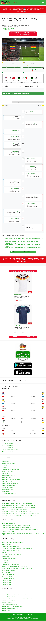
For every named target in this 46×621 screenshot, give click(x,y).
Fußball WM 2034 (7, 582)
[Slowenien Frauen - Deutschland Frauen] (23, 421)
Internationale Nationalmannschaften (11, 479)
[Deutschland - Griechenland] (23, 396)
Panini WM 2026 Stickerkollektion (10, 604)
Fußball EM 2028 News (8, 574)
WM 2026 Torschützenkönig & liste (10, 608)
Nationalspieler (5, 491)
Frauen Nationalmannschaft (8, 475)
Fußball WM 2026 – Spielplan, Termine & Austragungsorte (16, 592)
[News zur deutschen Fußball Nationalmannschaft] (9, 2)
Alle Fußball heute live (7, 29)
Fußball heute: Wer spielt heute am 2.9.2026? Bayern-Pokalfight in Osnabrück (20, 513)
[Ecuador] (13, 48)
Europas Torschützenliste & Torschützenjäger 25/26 (14, 566)
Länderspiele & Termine (7, 489)
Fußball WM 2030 (7, 580)
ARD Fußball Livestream (7, 443)
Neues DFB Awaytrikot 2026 (8, 600)
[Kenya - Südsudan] (22, 78)
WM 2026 (4, 552)
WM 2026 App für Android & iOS (24, 617)
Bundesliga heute (6, 461)
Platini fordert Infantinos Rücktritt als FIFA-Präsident (14, 509)
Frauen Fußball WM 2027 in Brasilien (11, 546)
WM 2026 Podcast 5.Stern (8, 602)
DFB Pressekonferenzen (7, 487)
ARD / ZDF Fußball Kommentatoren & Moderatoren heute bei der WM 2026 (20, 529)
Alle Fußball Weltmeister (8, 578)
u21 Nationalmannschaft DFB (9, 493)
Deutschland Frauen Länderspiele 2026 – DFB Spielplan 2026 (16, 527)
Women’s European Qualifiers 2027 (11, 550)
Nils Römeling (19, 615)
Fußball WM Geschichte (7, 576)
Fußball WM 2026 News (7, 471)
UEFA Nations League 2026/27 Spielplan (11, 554)
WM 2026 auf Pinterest (17, 618)
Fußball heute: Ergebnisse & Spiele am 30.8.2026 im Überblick (17, 503)
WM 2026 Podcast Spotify (33, 618)
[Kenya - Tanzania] (35, 78)
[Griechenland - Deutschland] (23, 403)
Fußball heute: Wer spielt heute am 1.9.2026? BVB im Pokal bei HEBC (18, 505)
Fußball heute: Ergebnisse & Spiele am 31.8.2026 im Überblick (17, 511)
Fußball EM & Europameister (8, 570)
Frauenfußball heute (7, 477)
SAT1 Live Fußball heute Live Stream (10, 449)
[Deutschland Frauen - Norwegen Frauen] (23, 418)
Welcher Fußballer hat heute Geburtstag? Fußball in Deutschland (17, 568)
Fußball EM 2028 (6, 572)
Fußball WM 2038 (7, 584)
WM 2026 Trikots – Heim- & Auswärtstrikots (12, 606)
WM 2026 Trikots (6, 473)
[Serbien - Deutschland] (23, 406)
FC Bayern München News (8, 463)
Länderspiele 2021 (21, 42)
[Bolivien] (33, 48)
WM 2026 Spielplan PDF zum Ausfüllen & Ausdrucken (15, 594)
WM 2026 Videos (6, 610)
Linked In (25, 618)
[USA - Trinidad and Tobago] (9, 78)
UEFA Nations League (7, 481)
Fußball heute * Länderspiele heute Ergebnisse (13, 542)
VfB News (4, 467)
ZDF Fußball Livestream (7, 445)
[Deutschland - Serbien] (23, 399)
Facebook (9, 618)
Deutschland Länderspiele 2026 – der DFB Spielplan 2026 (16, 525)
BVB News (4, 465)
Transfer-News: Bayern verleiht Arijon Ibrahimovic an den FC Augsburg (19, 515)
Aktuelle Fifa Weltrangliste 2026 (9, 531)
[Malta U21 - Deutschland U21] (23, 433)
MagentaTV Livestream (7, 451)
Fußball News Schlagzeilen (8, 523)
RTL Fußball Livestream (7, 447)
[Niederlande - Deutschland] (23, 392)
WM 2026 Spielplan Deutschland (9, 596)
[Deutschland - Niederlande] (23, 410)
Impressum (25, 615)
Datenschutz (31, 615)
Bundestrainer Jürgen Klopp (8, 485)
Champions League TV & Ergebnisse (10, 469)
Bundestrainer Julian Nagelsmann (10, 483)
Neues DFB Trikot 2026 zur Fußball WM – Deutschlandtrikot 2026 (17, 598)
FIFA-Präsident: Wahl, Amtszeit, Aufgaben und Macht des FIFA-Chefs (18, 507)
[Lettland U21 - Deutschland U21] (23, 429)
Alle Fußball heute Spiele (8, 28)
